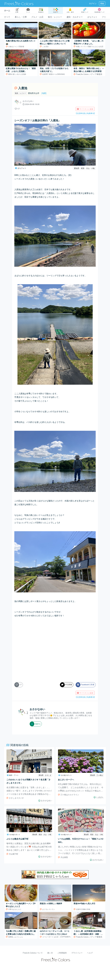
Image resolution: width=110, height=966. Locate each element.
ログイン (93, 3)
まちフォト (92, 16)
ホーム (7, 10)
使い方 (50, 953)
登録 (102, 3)
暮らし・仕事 (21, 16)
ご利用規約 (62, 953)
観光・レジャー (55, 16)
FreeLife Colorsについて (33, 953)
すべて (7, 16)
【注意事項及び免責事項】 (85, 113)
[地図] (44, 93)
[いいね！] (16, 108)
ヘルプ (90, 953)
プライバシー (76, 953)
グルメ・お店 (37, 16)
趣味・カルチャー (75, 16)
